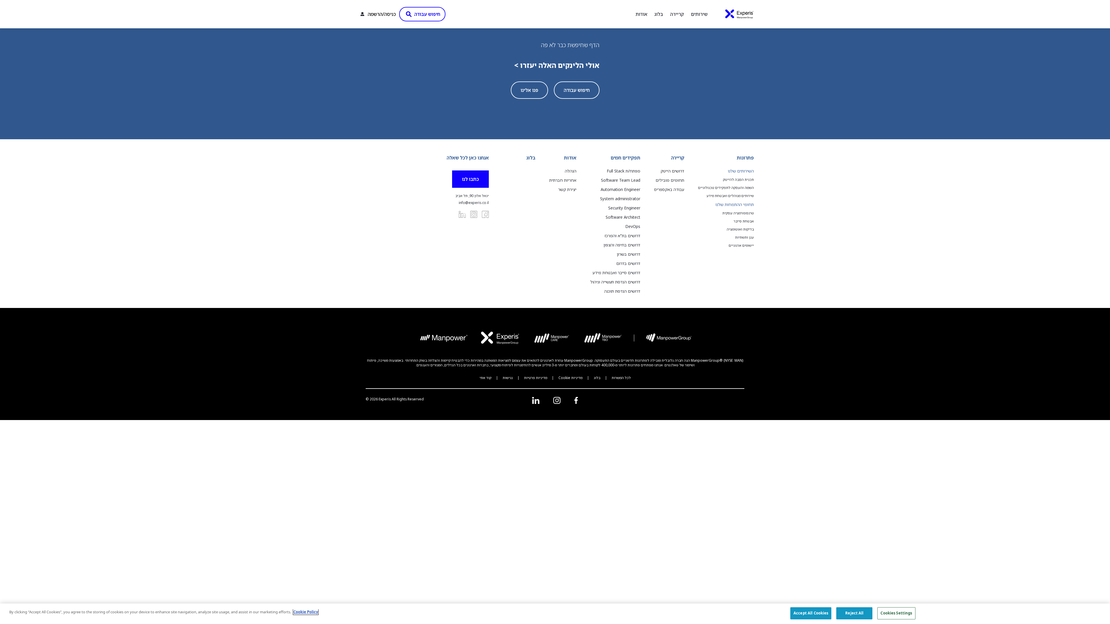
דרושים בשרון (628, 254)
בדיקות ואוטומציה (740, 229)
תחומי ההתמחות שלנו (734, 204)
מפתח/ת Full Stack (623, 171)
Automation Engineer (620, 189)
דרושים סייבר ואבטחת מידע (616, 272)
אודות (641, 14)
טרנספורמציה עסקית (738, 213)
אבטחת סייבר (744, 221)
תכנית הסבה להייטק (738, 179)
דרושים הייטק (672, 171)
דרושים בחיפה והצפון (622, 245)
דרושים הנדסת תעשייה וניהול (615, 282)
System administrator (620, 198)
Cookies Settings (896, 613)
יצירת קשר (567, 189)
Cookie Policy (305, 611)
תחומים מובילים (670, 180)
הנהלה (570, 171)
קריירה (677, 14)
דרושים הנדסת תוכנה (622, 291)
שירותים (699, 14)
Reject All (854, 613)
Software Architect (623, 217)
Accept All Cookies (810, 613)
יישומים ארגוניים (741, 245)
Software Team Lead (620, 180)
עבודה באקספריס (669, 189)
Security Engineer (624, 208)
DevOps (632, 226)
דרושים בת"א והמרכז (622, 235)
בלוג (658, 14)
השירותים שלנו (741, 171)
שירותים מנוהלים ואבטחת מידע (730, 196)
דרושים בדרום (628, 263)
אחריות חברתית (562, 180)
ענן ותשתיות (744, 237)
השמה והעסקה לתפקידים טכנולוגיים (726, 187)
